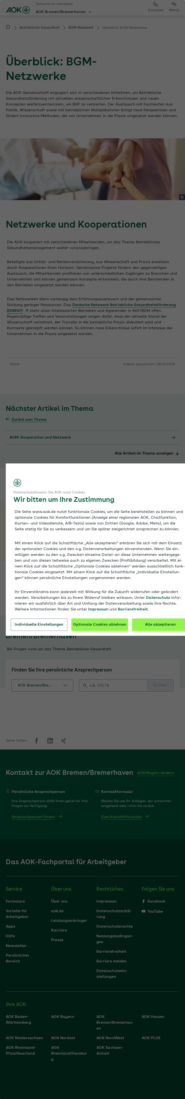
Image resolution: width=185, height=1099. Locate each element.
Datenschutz (158, 598)
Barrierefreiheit (133, 609)
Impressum (98, 609)
